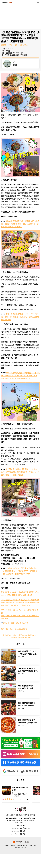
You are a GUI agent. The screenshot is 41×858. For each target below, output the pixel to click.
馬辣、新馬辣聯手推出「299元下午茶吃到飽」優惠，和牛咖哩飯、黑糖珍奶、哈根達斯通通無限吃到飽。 (20, 317)
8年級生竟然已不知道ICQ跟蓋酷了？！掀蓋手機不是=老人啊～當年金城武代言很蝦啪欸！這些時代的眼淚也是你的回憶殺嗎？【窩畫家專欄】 (20, 602)
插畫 (16, 45)
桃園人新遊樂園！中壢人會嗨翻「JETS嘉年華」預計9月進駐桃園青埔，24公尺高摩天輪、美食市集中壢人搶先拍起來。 (20, 224)
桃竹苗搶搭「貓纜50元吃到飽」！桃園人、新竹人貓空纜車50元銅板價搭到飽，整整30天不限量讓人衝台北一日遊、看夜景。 (20, 472)
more (27, 45)
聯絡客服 (32, 815)
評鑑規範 (26, 815)
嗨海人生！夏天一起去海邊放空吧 (14, 629)
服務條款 (12, 815)
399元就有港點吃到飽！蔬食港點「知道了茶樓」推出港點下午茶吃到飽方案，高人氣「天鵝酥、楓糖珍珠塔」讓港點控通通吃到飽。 (20, 375)
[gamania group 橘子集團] (20, 842)
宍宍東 (10, 45)
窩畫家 (4, 45)
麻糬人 (22, 45)
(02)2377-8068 (22, 818)
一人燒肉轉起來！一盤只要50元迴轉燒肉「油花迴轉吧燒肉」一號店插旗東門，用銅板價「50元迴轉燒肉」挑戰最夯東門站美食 (19, 571)
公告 (7, 815)
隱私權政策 (19, 815)
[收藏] (21, 799)
